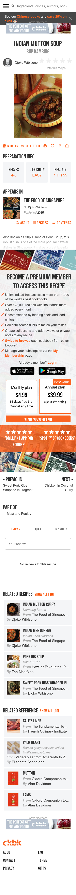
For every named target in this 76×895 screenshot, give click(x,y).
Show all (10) (44, 594)
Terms (42, 860)
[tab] (14, 529)
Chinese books (28, 16)
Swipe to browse (17, 340)
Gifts (42, 868)
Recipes (42, 222)
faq (40, 852)
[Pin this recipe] (59, 145)
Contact (9, 860)
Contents (64, 222)
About (24, 222)
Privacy (8, 868)
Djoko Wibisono (26, 62)
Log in (52, 362)
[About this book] (11, 199)
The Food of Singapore (44, 200)
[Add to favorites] (52, 145)
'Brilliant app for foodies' (19, 441)
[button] (13, 6)
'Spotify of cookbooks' (57, 438)
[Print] (45, 145)
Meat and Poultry (19, 513)
